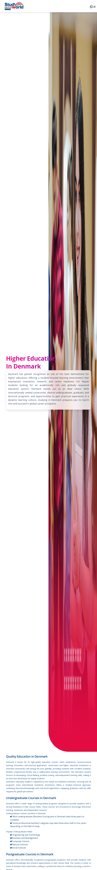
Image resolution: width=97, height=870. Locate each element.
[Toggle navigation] (93, 6)
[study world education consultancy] (14, 6)
